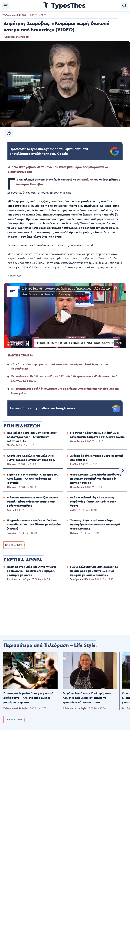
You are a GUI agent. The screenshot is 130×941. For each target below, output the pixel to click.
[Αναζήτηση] (124, 6)
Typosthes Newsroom (16, 37)
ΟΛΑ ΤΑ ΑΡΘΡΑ (13, 545)
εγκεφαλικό (85, 179)
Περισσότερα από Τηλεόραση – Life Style (49, 645)
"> (48, 151)
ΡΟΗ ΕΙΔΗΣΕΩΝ (22, 426)
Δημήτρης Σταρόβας (30, 184)
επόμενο (123, 470)
